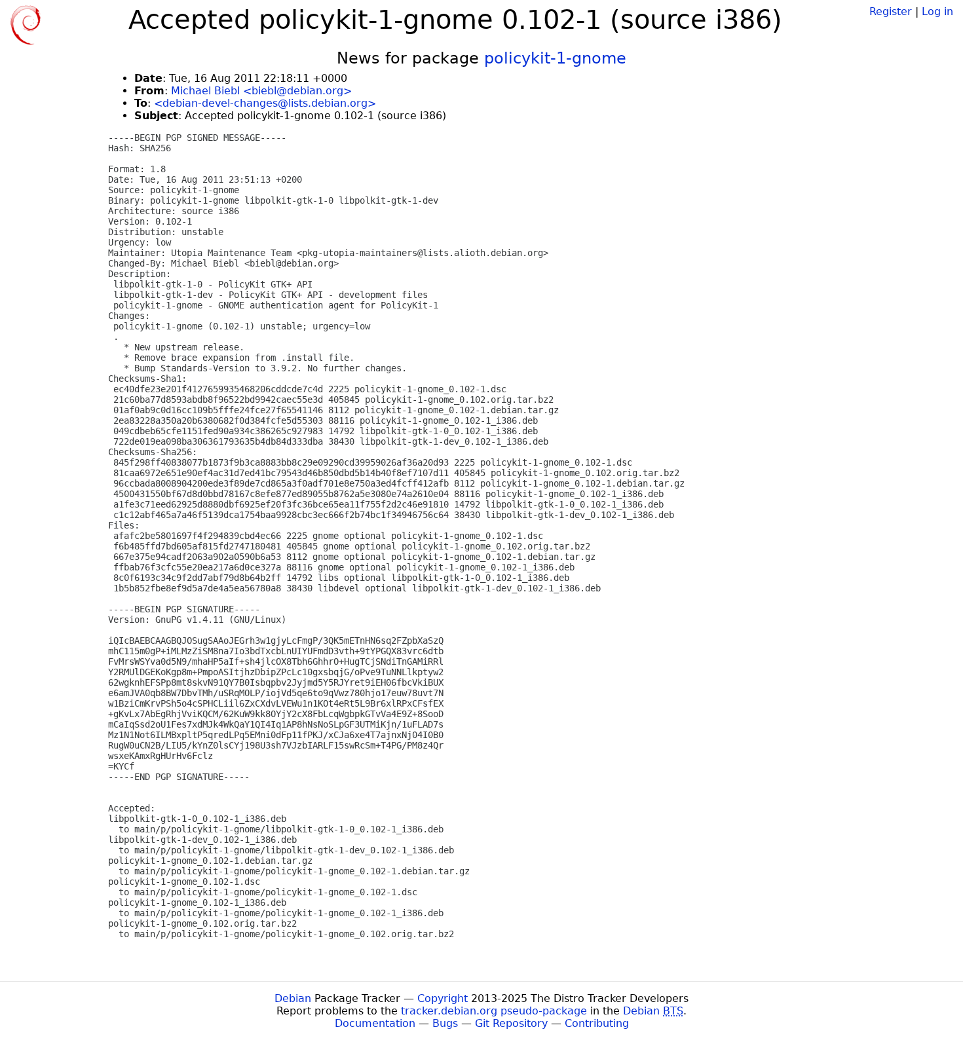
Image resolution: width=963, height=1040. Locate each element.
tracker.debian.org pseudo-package (494, 1011)
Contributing (597, 1023)
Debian (292, 998)
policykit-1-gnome (555, 58)
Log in (937, 11)
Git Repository (511, 1023)
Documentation (375, 1023)
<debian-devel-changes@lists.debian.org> (265, 103)
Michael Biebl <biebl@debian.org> (261, 90)
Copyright (442, 998)
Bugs (445, 1023)
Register (890, 11)
